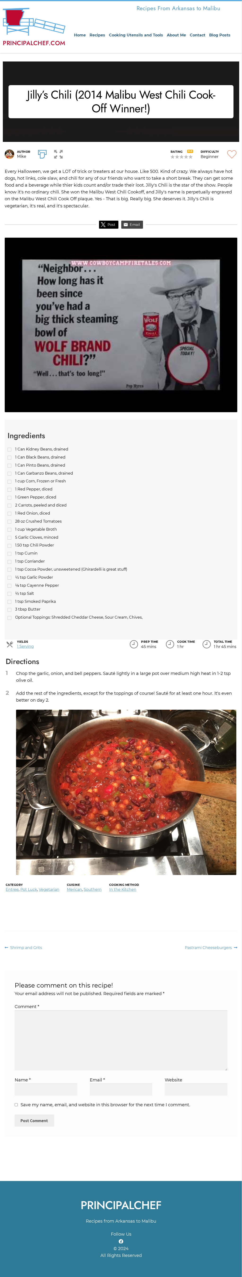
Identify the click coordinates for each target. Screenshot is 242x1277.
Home (80, 35)
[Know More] (121, 1241)
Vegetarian (49, 889)
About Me (176, 35)
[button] (58, 153)
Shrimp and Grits (26, 948)
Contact (197, 35)
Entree (12, 889)
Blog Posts (219, 35)
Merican (74, 889)
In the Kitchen (122, 889)
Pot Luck (28, 889)
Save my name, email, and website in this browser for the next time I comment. (105, 1104)
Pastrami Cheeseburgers (208, 948)
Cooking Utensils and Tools (136, 35)
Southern (93, 889)
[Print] (42, 153)
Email (135, 225)
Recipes (97, 35)
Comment (27, 1006)
